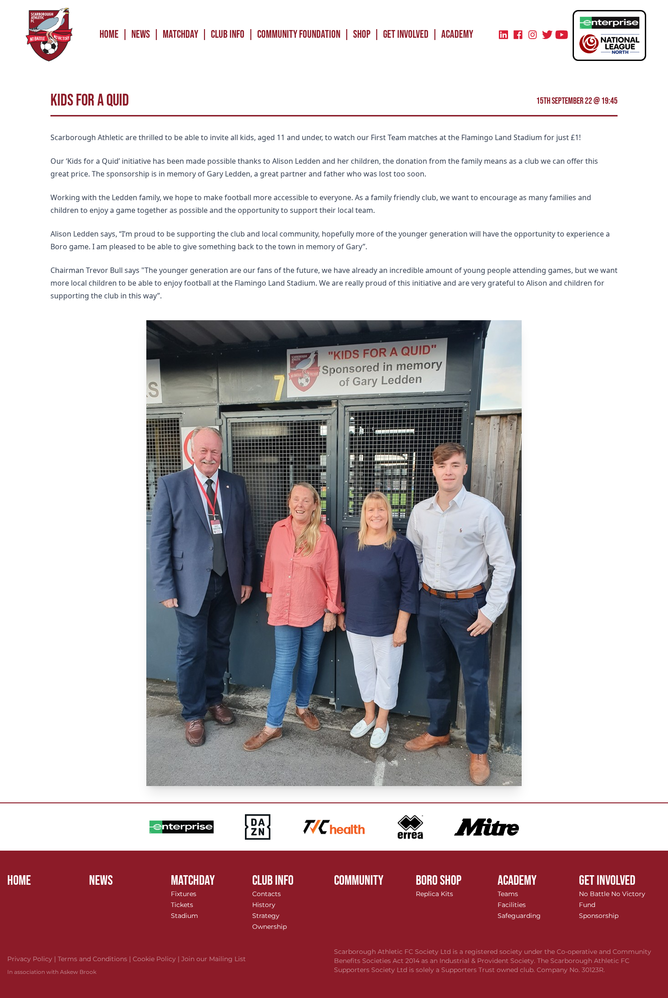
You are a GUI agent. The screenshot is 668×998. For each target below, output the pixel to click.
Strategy (265, 916)
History (263, 905)
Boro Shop (439, 880)
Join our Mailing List (213, 959)
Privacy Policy (32, 959)
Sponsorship (598, 916)
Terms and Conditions (95, 959)
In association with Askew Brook (51, 971)
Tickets (182, 905)
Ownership (269, 926)
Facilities (512, 905)
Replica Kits (434, 894)
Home (109, 34)
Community (359, 880)
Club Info (227, 34)
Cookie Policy (157, 959)
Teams (508, 894)
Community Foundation (298, 34)
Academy (457, 34)
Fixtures (183, 894)
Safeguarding (519, 916)
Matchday (180, 34)
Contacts (266, 894)
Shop (361, 34)
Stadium (184, 916)
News (140, 34)
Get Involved (406, 34)
